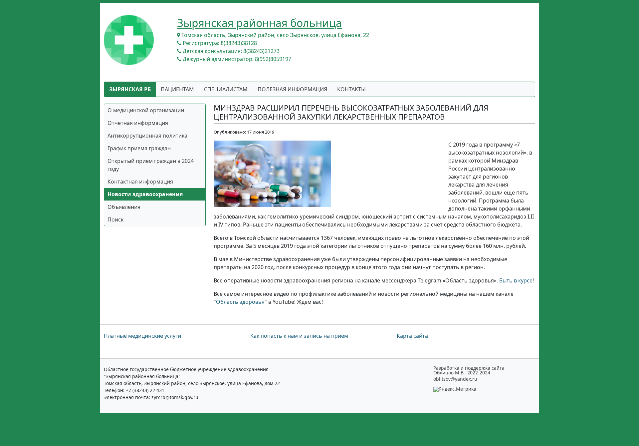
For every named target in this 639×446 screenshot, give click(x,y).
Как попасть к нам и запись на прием (299, 335)
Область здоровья (240, 301)
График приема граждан (139, 148)
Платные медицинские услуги (142, 335)
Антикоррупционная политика (147, 135)
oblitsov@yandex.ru (455, 379)
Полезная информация (292, 89)
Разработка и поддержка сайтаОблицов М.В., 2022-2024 (469, 370)
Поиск (115, 219)
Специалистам (226, 89)
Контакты (351, 89)
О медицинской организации (145, 110)
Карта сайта (412, 335)
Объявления (123, 207)
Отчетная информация (137, 123)
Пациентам (177, 89)
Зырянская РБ (130, 89)
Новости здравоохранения (145, 194)
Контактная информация (140, 181)
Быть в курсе (515, 280)
